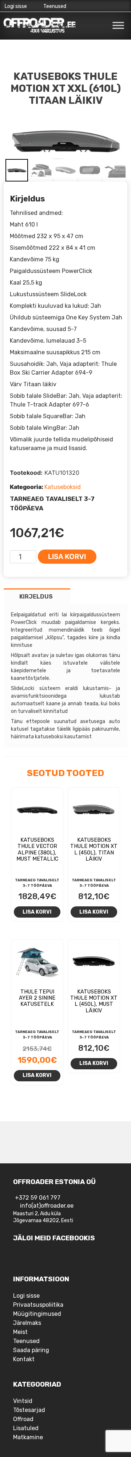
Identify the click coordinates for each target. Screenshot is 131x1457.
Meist (20, 1332)
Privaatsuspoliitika (38, 1304)
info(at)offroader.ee (47, 1205)
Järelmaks (27, 1322)
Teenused (54, 6)
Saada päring (31, 1350)
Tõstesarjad (29, 1410)
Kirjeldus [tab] (36, 596)
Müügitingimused (37, 1313)
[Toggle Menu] (118, 25)
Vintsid (22, 1400)
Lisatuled (26, 1428)
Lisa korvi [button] (37, 912)
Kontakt (24, 1359)
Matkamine (28, 1437)
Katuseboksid (62, 486)
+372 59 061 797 (37, 1197)
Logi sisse (16, 6)
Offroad (23, 1419)
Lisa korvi (67, 556)
